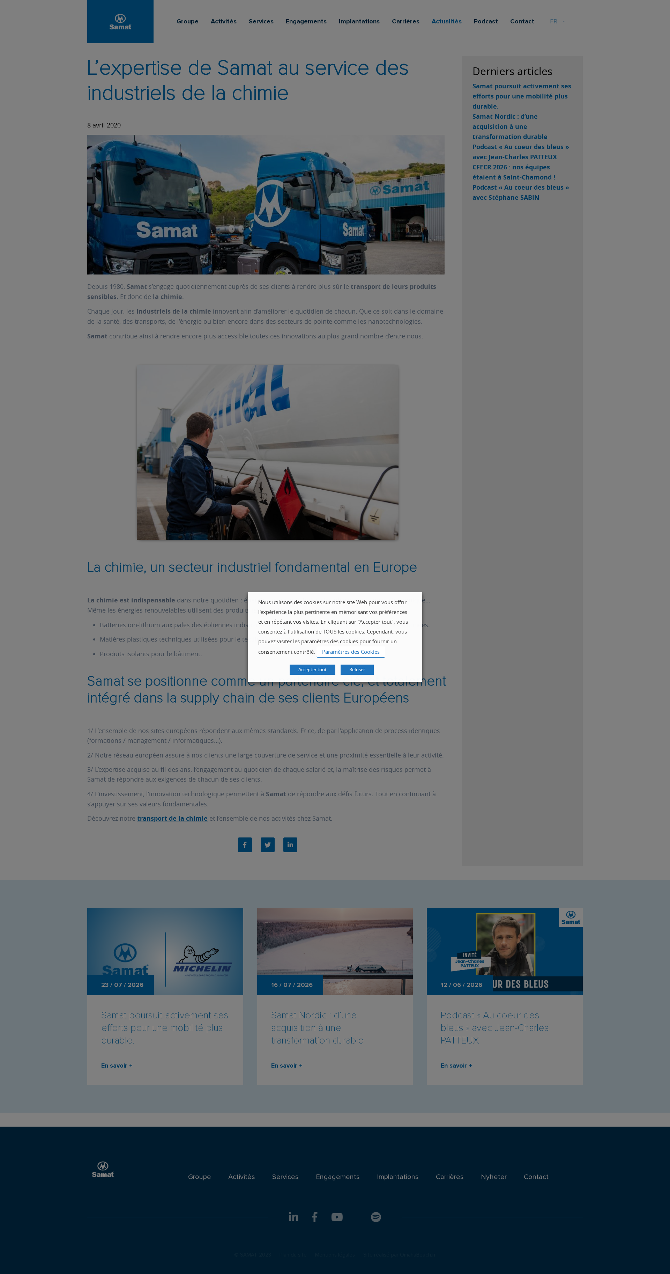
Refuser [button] (357, 669)
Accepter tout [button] (312, 669)
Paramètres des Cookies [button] (351, 651)
